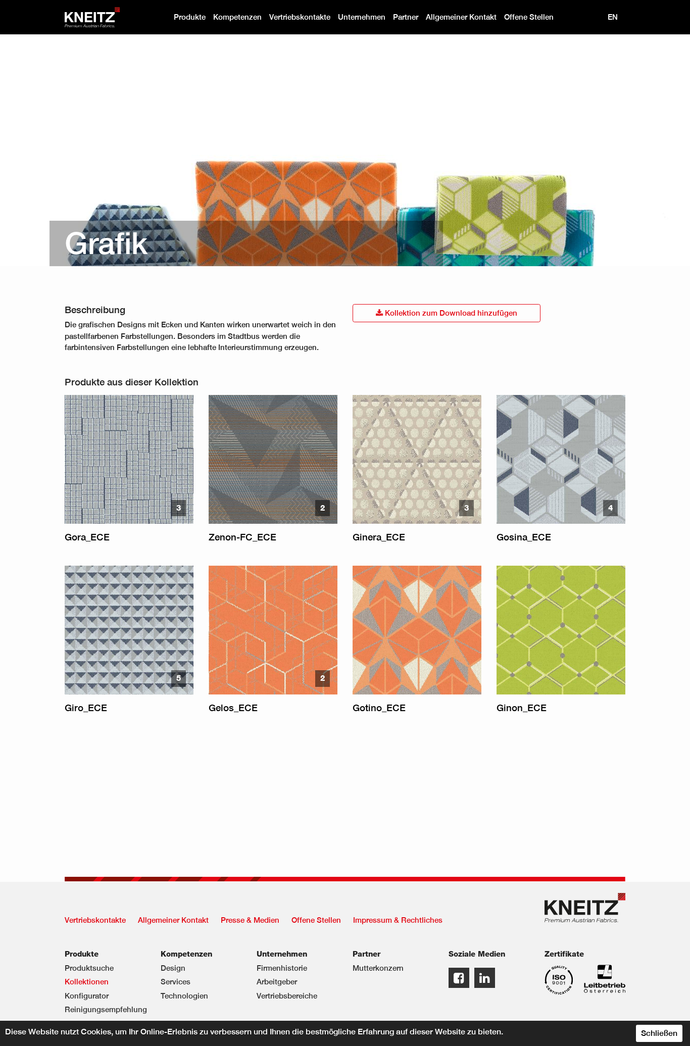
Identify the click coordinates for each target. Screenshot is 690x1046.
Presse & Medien (250, 920)
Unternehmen (361, 17)
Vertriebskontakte (299, 17)
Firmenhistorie (282, 968)
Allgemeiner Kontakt (461, 17)
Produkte (190, 17)
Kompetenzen (237, 17)
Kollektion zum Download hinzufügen (450, 313)
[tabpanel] (345, 150)
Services (175, 981)
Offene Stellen (529, 17)
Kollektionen (87, 981)
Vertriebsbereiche (287, 996)
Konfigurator (87, 996)
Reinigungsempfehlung (105, 1009)
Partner (405, 17)
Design (173, 968)
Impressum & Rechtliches (397, 920)
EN (613, 17)
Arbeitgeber (277, 981)
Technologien (184, 996)
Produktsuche (89, 968)
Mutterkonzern (378, 968)
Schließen (659, 1033)
